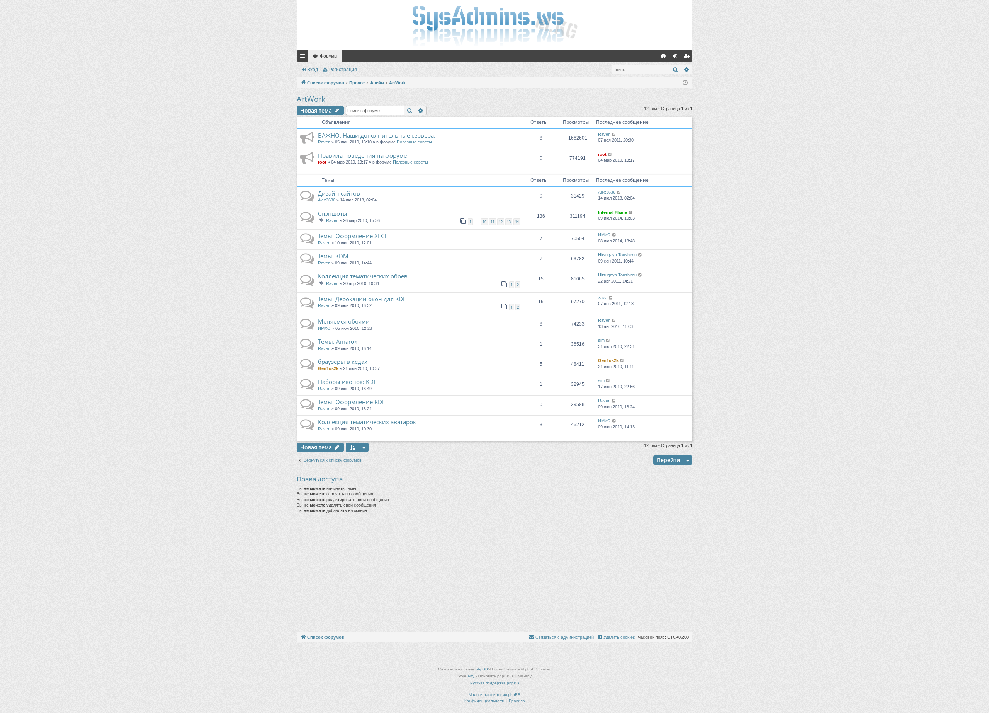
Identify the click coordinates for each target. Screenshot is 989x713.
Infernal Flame (612, 212)
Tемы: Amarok (337, 341)
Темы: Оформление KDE (351, 402)
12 (501, 221)
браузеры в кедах (342, 361)
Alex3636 (326, 200)
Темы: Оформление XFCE (352, 236)
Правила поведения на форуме (362, 155)
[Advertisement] (494, 574)
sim (601, 340)
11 (492, 221)
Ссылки (304, 57)
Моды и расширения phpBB (494, 695)
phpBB (482, 669)
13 (509, 221)
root (322, 162)
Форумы (329, 56)
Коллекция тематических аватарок (367, 422)
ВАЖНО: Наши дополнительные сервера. (376, 135)
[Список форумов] (494, 25)
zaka (602, 297)
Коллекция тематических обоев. (363, 276)
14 (517, 221)
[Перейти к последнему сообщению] (614, 134)
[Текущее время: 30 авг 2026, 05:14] (685, 82)
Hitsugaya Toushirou (617, 254)
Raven (324, 142)
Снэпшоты (332, 213)
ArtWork (311, 99)
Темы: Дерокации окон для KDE (362, 299)
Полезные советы (414, 142)
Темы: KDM (333, 256)
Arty (470, 676)
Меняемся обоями (344, 321)
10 (484, 221)
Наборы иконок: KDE (347, 381)
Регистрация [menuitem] (688, 57)
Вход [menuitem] (677, 57)
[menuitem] (663, 56)
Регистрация (343, 69)
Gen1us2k (328, 368)
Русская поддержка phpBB (494, 683)
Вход (312, 69)
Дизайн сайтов (339, 193)
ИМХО (604, 234)
